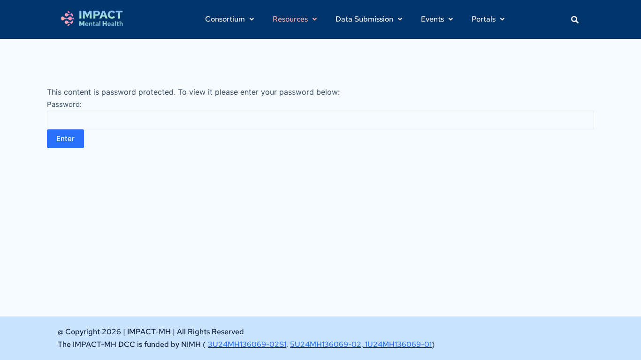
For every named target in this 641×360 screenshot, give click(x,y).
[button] (229, 19)
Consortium (225, 19)
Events (432, 19)
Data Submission (364, 19)
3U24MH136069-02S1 (247, 344)
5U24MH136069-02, (327, 344)
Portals (484, 19)
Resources (290, 19)
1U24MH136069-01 (398, 344)
